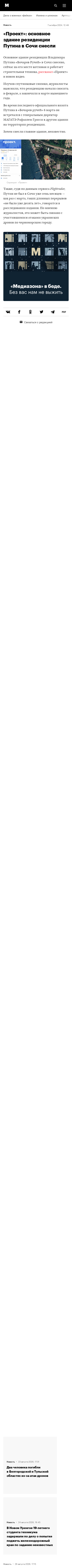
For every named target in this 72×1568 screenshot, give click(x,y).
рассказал (45, 72)
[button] (64, 5)
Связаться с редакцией (38, 322)
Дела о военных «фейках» (17, 15)
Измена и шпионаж (47, 15)
